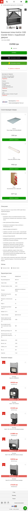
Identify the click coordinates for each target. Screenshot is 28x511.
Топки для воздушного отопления (13, 5)
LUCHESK (17, 509)
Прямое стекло (16, 268)
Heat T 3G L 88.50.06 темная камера (14, 454)
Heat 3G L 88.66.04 (14, 378)
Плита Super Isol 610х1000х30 (14, 130)
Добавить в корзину (14, 139)
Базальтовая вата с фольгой (14, 188)
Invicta (17, 100)
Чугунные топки (6, 268)
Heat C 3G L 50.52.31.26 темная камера (14, 429)
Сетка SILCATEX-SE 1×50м (14, 159)
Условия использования (19, 502)
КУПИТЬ (14, 52)
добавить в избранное (15, 68)
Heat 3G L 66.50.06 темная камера (14, 480)
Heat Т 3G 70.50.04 (14, 403)
